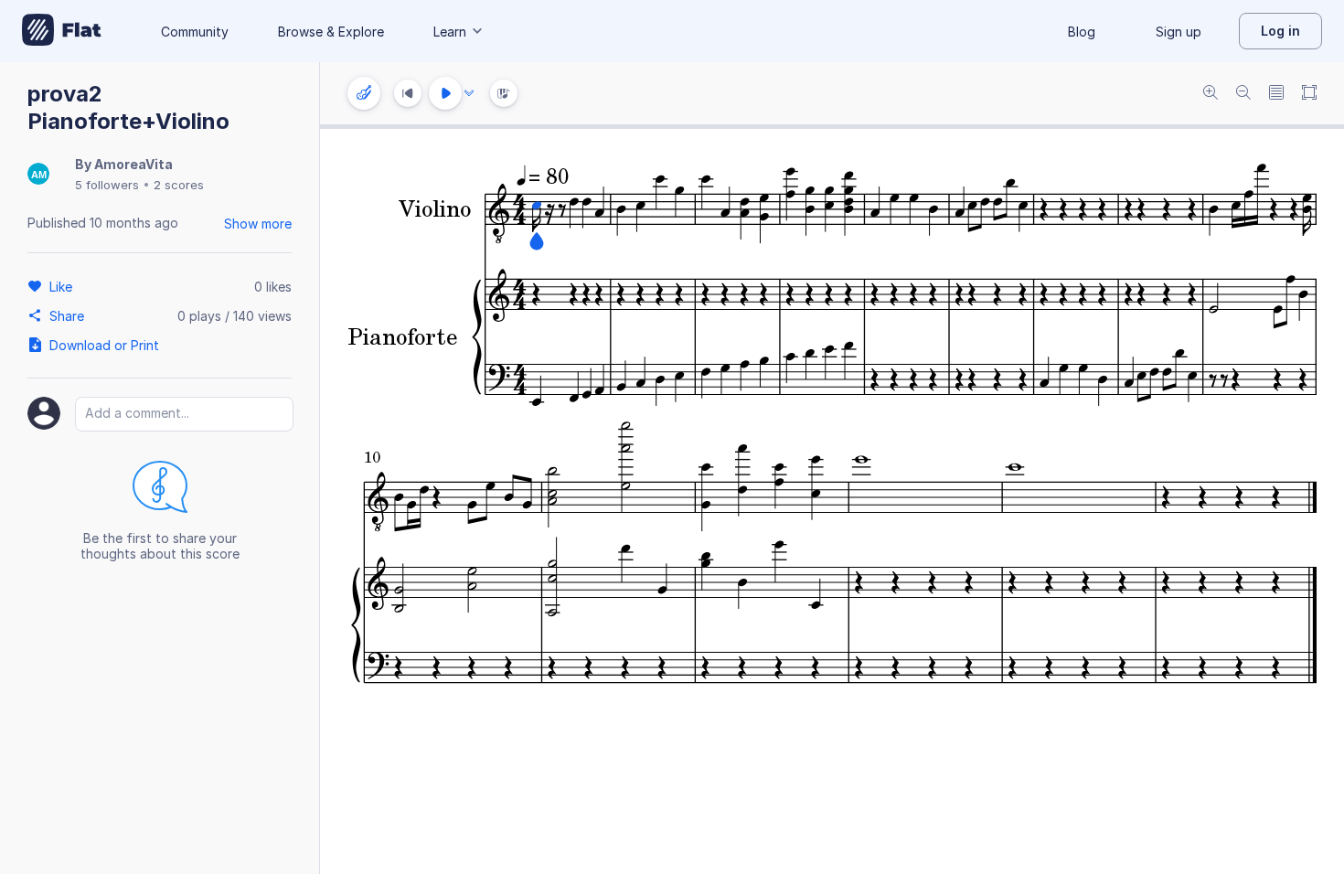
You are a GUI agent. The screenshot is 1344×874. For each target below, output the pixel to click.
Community (195, 31)
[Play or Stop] (445, 93)
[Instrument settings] (363, 93)
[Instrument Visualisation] (503, 93)
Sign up (1178, 31)
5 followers (107, 184)
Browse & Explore (331, 31)
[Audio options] (469, 93)
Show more (258, 223)
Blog (1081, 31)
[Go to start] (407, 93)
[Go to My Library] (61, 31)
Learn (449, 31)
